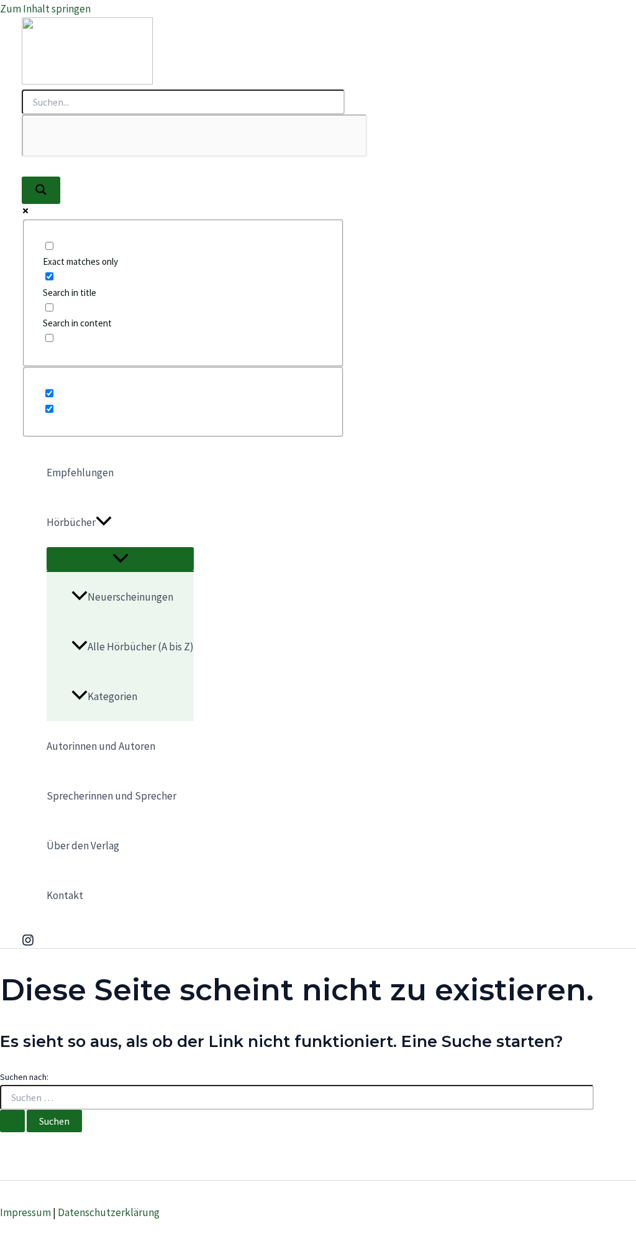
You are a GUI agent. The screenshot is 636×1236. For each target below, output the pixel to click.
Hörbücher (71, 522)
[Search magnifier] (41, 190)
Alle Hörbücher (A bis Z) (141, 646)
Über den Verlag (83, 845)
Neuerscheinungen (130, 597)
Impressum (25, 1212)
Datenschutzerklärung (109, 1212)
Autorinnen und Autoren (101, 746)
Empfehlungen (80, 472)
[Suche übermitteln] (12, 1121)
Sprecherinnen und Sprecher (111, 796)
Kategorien (112, 696)
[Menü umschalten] (120, 559)
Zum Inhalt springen (45, 9)
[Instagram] (28, 942)
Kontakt (65, 895)
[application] (104, 522)
